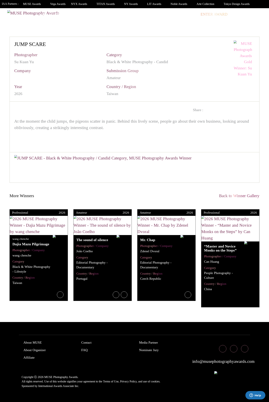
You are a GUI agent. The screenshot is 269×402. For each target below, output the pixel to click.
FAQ (84, 350)
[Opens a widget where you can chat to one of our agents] (255, 395)
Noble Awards (179, 3)
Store (190, 14)
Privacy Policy (128, 381)
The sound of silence (92, 240)
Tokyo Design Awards (237, 3)
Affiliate (29, 357)
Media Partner (148, 342)
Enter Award (214, 14)
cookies (155, 381)
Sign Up (256, 14)
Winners (96, 14)
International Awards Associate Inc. (58, 386)
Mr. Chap (147, 240)
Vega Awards (58, 3)
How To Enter (53, 14)
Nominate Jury (149, 350)
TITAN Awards (105, 3)
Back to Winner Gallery (238, 195)
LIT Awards (154, 3)
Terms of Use (111, 381)
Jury (76, 14)
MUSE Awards (32, 3)
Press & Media (163, 14)
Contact (86, 342)
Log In (238, 14)
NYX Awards (79, 3)
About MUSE (32, 342)
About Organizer (34, 350)
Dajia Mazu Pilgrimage (30, 244)
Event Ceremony (126, 14)
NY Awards (131, 3)
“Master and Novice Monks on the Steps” (220, 248)
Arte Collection (206, 3)
